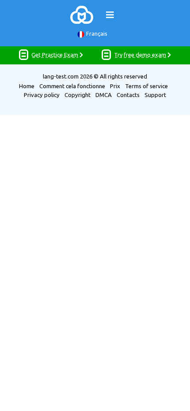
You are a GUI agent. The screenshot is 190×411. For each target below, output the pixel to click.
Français (96, 33)
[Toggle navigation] (110, 15)
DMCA (103, 95)
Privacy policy (42, 95)
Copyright (78, 95)
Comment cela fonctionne (72, 86)
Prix (115, 86)
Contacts (128, 95)
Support (155, 95)
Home (26, 86)
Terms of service (146, 86)
